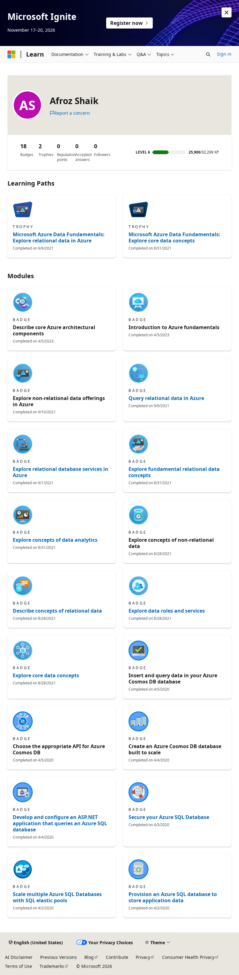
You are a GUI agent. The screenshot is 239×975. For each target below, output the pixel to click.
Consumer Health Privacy (188, 957)
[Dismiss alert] (227, 12)
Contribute (117, 957)
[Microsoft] (11, 54)
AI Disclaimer (19, 957)
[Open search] (208, 54)
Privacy (143, 957)
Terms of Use (18, 966)
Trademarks (52, 966)
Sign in (224, 54)
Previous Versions (58, 957)
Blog (89, 957)
